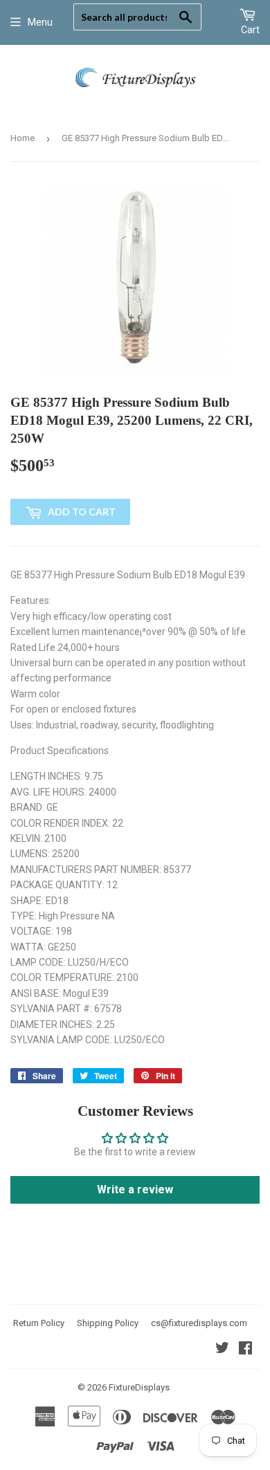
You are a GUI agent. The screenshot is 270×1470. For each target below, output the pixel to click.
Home (22, 138)
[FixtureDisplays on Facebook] (245, 1349)
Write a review (135, 1189)
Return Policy (38, 1323)
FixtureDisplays (139, 1387)
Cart (250, 29)
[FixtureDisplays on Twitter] (222, 1349)
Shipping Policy (107, 1323)
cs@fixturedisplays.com (199, 1323)
